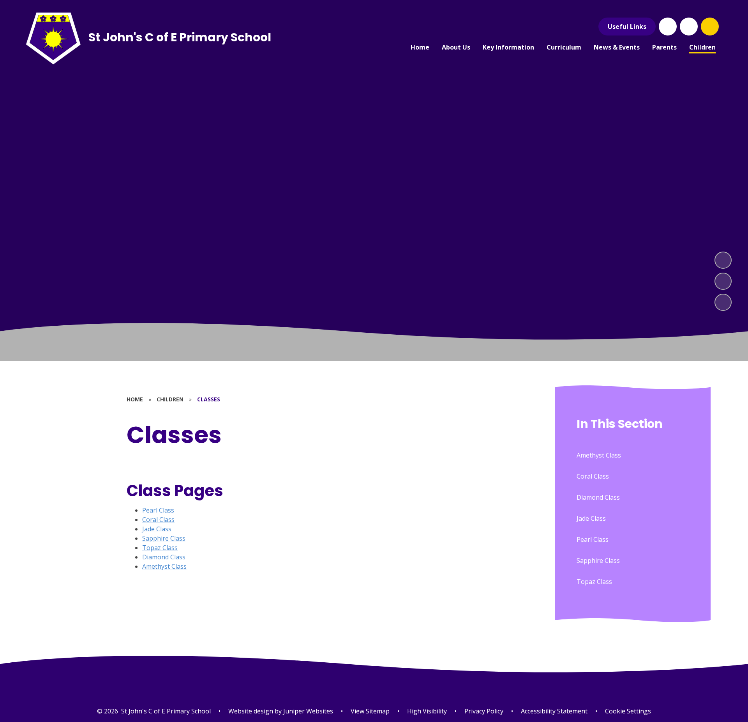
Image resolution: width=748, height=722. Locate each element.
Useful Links (627, 26)
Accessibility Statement (554, 711)
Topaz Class (160, 547)
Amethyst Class (164, 566)
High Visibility (427, 711)
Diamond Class (163, 557)
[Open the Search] (710, 26)
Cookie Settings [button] (628, 711)
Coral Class (158, 519)
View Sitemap (370, 711)
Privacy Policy (483, 711)
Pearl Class (158, 510)
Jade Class (156, 529)
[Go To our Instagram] (689, 26)
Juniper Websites (307, 711)
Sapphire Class (163, 538)
